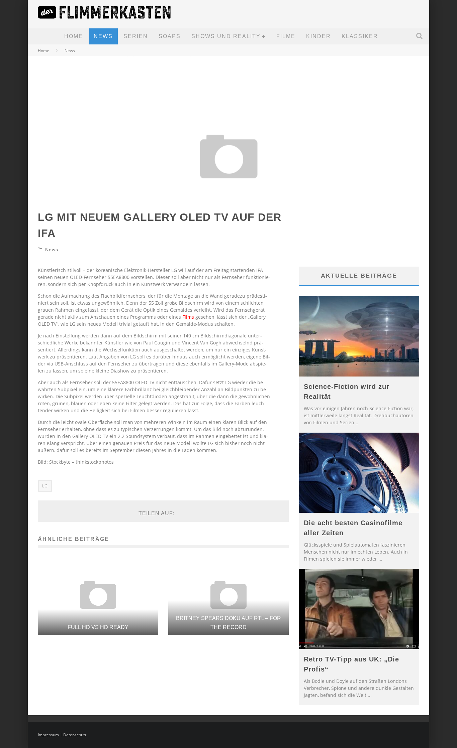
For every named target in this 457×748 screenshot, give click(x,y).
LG (45, 486)
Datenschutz (75, 735)
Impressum (48, 735)
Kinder (318, 36)
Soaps (170, 36)
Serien (135, 36)
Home (73, 36)
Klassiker (360, 36)
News (103, 36)
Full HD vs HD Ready (98, 627)
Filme (285, 36)
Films (188, 317)
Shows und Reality (226, 36)
